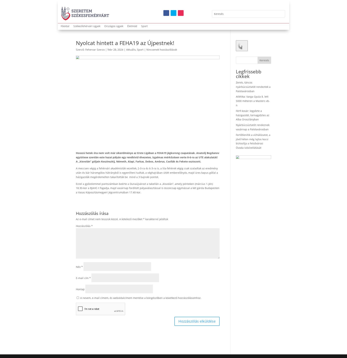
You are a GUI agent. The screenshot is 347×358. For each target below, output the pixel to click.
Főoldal (65, 26)
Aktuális (131, 49)
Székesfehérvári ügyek (86, 26)
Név (79, 267)
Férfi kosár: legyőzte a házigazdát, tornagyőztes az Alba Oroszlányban (252, 115)
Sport (144, 26)
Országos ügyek (113, 26)
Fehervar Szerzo (95, 49)
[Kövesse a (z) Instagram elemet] (181, 13)
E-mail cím (83, 278)
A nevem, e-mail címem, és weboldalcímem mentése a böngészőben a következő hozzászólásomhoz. (140, 298)
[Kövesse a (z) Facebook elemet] (166, 13)
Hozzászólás (84, 226)
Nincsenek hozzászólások (161, 49)
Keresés (264, 60)
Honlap (80, 289)
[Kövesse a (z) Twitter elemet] (173, 13)
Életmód (132, 26)
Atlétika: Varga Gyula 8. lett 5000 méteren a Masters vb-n (253, 101)
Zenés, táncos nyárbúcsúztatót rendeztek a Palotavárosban (253, 87)
